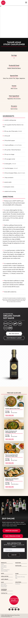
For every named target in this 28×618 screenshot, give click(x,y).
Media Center (4, 576)
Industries (18, 582)
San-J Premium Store (12, 536)
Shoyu (2, 568)
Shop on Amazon (11, 530)
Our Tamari (18, 565)
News (2, 573)
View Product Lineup (14, 338)
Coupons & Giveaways (4, 590)
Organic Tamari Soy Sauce (14, 68)
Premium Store (4, 586)
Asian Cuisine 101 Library (20, 576)
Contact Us (4, 593)
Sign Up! (14, 555)
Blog (16, 575)
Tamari (2, 564)
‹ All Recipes (5, 7)
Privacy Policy (17, 615)
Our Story (18, 562)
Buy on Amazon (4, 585)
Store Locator (3, 584)
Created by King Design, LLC (6, 616)
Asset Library (4, 579)
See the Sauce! (14, 333)
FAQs (16, 578)
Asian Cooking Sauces (5, 569)
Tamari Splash (3, 565)
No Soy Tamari (4, 567)
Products (3, 562)
